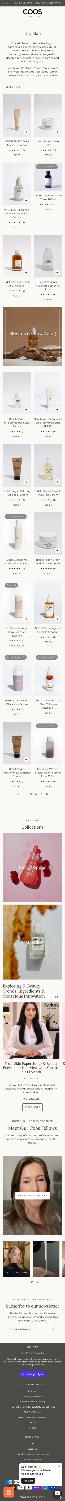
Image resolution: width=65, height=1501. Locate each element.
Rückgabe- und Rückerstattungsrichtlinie (32, 1407)
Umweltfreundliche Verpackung (32, 1454)
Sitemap (32, 1449)
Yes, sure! (28, 1480)
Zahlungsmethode (33, 1396)
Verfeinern (13, 87)
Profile (32, 1422)
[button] (41, 794)
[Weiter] (61, 997)
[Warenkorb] (60, 13)
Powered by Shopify (32, 1497)
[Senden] (53, 1329)
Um (32, 1443)
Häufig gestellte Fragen (32, 1417)
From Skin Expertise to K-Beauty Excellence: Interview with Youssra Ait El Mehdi (31, 1067)
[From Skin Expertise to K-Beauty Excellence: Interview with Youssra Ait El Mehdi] (31, 1030)
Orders (32, 1428)
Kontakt (32, 1391)
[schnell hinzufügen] (26, 132)
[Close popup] (59, 1466)
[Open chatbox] (57, 1494)
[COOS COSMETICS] (32, 13)
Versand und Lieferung (32, 1401)
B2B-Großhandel (33, 1412)
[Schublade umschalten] (5, 13)
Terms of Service (32, 1459)
